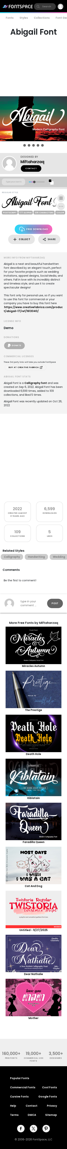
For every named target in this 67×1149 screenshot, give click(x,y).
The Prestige (33, 710)
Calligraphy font (35, 383)
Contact (31, 168)
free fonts (11, 1058)
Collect (24, 239)
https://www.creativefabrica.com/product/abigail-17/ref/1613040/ (33, 309)
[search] (45, 6)
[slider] (34, 182)
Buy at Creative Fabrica (24, 367)
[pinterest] (46, 1128)
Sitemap (51, 1115)
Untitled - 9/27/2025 (33, 930)
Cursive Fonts (19, 1096)
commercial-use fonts (33, 1059)
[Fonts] (18, 6)
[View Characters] (61, 198)
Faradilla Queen (33, 842)
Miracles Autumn (33, 666)
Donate (16, 345)
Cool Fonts (49, 1087)
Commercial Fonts (22, 1087)
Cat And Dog (33, 886)
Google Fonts (47, 1096)
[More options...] (61, 206)
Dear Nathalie (33, 974)
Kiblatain (33, 798)
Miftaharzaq (32, 161)
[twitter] (33, 1128)
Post (55, 603)
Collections (42, 18)
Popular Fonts (19, 1078)
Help (13, 1106)
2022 (17, 508)
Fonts (10, 18)
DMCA (32, 1115)
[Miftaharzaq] (11, 163)
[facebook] (21, 1128)
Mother (33, 1018)
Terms (14, 1115)
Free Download (37, 229)
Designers (56, 1058)
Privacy (52, 1106)
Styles (24, 18)
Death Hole (33, 754)
